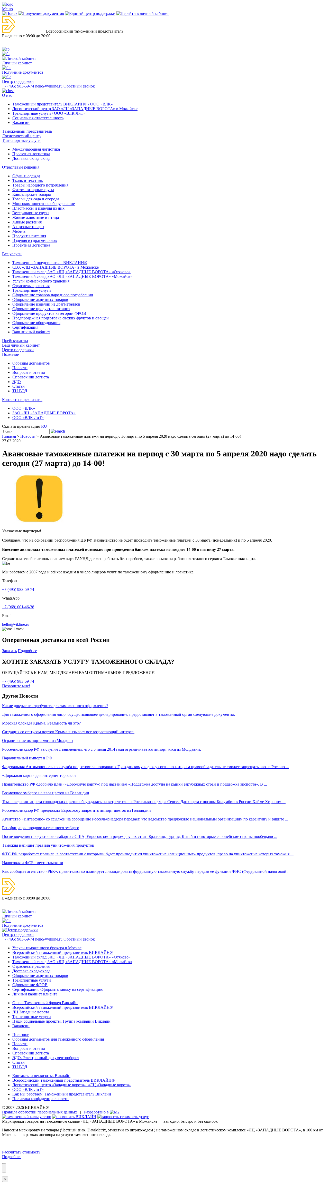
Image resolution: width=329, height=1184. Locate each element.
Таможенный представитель (27, 131)
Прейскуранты (15, 340)
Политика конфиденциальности (40, 1099)
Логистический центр (21, 136)
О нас (7, 95)
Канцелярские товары (31, 194)
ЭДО (16, 381)
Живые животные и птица (35, 217)
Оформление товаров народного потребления (52, 295)
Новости (20, 368)
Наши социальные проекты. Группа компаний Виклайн (61, 1021)
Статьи (18, 386)
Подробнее (27, 651)
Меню (7, 9)
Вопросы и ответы (28, 372)
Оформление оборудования (36, 322)
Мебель (18, 231)
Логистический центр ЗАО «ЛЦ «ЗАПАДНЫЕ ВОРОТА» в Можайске (75, 108)
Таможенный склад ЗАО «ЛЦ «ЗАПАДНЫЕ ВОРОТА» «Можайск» (72, 276)
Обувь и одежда (26, 176)
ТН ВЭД (19, 391)
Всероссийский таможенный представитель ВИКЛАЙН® (63, 1080)
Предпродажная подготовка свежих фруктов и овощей (60, 318)
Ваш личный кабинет (31, 332)
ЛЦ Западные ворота (30, 1012)
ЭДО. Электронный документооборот (45, 1057)
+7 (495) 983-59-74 (18, 86)
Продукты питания (29, 236)
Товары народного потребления (40, 185)
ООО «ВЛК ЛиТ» (28, 417)
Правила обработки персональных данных (39, 1112)
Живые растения (27, 222)
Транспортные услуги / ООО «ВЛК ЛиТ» (48, 113)
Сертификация (25, 327)
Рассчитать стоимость (21, 1152)
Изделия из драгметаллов (34, 240)
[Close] (4, 1167)
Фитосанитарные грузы (33, 190)
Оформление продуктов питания (41, 309)
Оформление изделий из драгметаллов (46, 304)
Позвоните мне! (16, 686)
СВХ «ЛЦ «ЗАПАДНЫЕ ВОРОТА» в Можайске (55, 267)
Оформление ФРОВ (30, 985)
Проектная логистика (31, 154)
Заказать (9, 651)
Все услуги (12, 254)
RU (44, 426)
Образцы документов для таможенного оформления (58, 1039)
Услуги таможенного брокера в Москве (46, 948)
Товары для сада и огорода (35, 199)
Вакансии (21, 122)
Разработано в (97, 1112)
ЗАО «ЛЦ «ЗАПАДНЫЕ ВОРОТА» (44, 413)
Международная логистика (36, 149)
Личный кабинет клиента (34, 994)
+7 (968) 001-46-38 (18, 607)
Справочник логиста (30, 377)
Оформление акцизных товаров (40, 299)
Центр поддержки (18, 350)
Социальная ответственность (37, 118)
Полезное (10, 354)
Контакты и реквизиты (22, 399)
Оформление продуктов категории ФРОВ (49, 313)
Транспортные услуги (21, 140)
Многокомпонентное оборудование (43, 203)
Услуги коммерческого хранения (40, 281)
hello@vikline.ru (48, 86)
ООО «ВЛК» (23, 408)
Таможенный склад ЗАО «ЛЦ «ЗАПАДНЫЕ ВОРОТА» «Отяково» (71, 272)
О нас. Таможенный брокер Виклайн (45, 1003)
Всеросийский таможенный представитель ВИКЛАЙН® (62, 952)
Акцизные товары (28, 226)
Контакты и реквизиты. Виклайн (41, 1075)
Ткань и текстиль (27, 180)
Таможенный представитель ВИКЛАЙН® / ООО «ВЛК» (62, 104)
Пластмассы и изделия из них (38, 208)
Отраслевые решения (20, 167)
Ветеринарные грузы (30, 213)
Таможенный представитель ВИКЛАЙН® (49, 262)
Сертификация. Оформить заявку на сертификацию (57, 989)
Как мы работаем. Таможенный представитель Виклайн (61, 1094)
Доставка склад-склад (31, 158)
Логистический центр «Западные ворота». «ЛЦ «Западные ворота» (71, 1085)
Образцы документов (31, 363)
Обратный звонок (79, 86)
